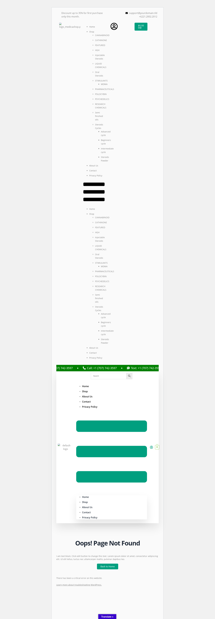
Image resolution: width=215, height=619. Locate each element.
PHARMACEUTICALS (104, 89)
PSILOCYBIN (101, 94)
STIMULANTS (101, 80)
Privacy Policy (95, 175)
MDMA (104, 84)
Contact (93, 170)
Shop (91, 31)
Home (92, 26)
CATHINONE (101, 40)
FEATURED (100, 45)
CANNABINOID (102, 35)
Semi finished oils (99, 116)
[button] (94, 192)
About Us (93, 165)
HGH (97, 50)
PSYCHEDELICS (102, 99)
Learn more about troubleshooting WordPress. (79, 584)
